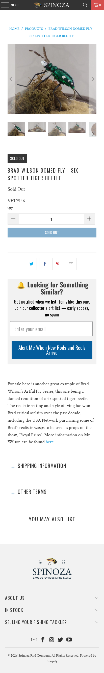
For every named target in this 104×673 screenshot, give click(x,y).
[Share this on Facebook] (44, 264)
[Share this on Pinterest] (57, 264)
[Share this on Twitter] (31, 264)
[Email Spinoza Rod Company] (34, 640)
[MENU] (2, 5)
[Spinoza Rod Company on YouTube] (69, 640)
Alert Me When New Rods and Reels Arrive (52, 350)
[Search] (85, 5)
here (50, 442)
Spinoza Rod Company (34, 655)
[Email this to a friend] (71, 264)
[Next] (93, 79)
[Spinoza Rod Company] (52, 5)
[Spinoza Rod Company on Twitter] (60, 640)
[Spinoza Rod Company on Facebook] (43, 640)
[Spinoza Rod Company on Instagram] (52, 640)
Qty (10, 208)
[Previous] (11, 79)
